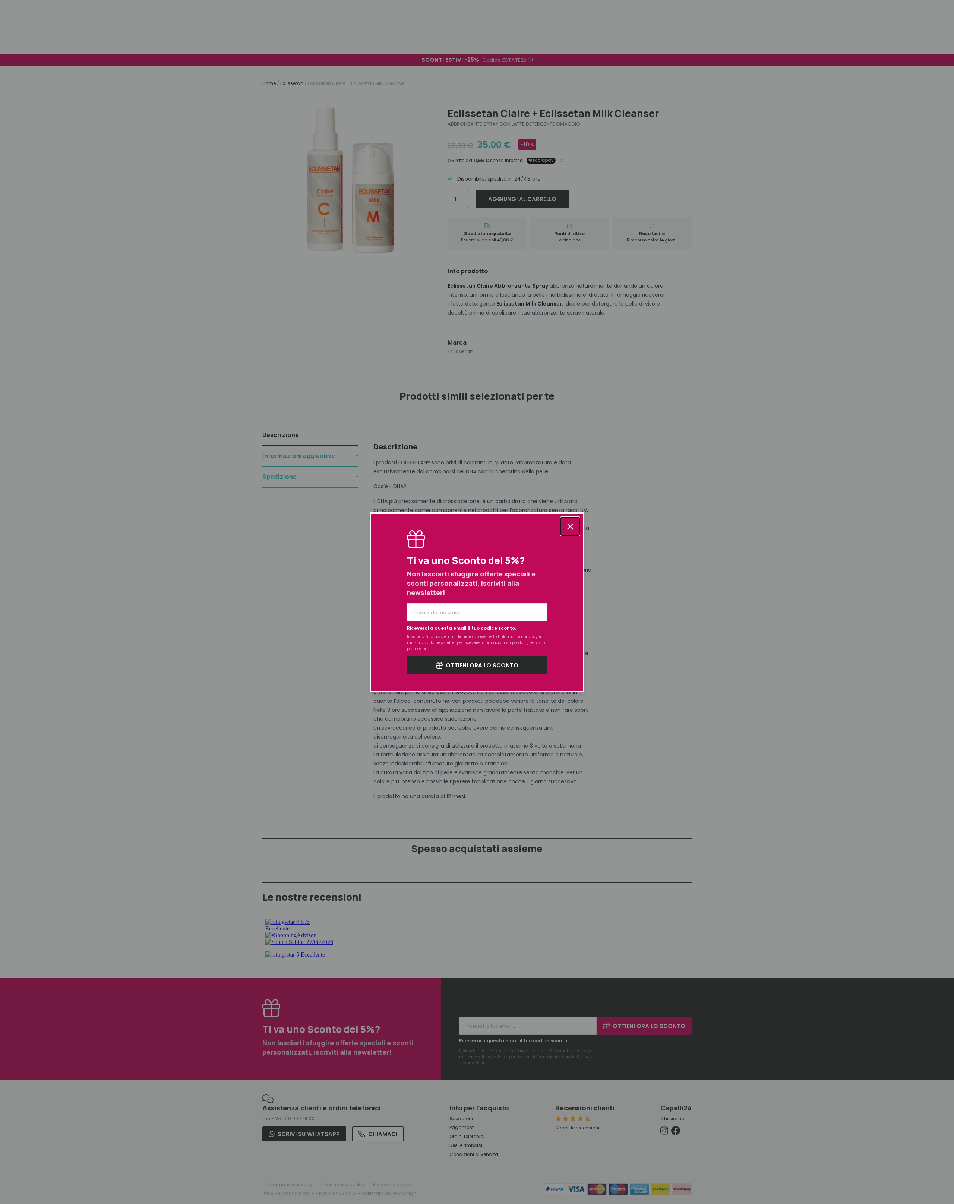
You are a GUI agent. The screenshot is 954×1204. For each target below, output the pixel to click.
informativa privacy (518, 636)
